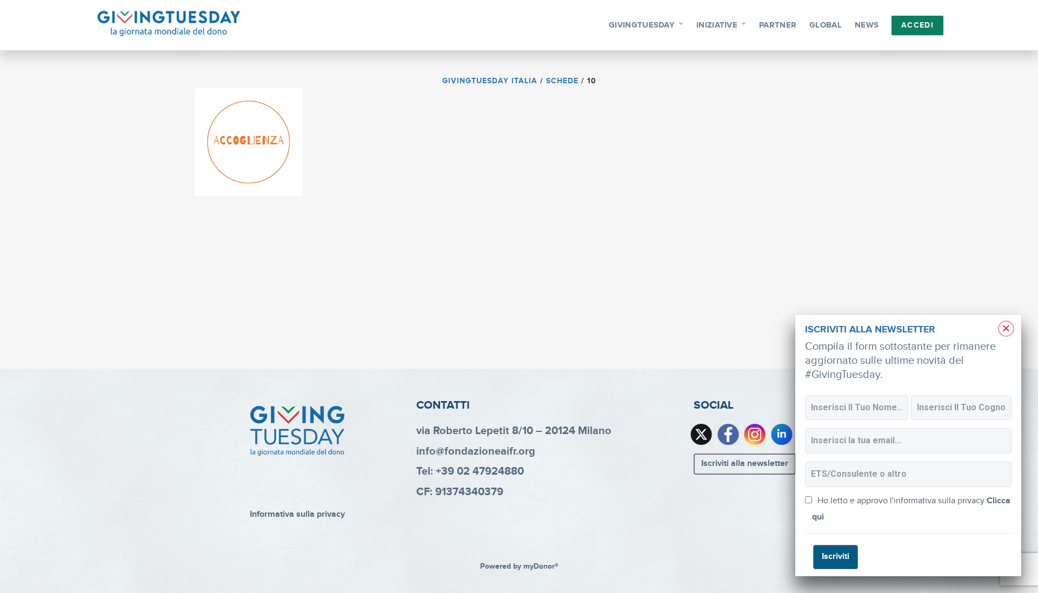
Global (825, 25)
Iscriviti (835, 556)
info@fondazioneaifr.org (475, 451)
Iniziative (716, 25)
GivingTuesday (642, 25)
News (867, 25)
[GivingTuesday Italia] (169, 23)
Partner (777, 25)
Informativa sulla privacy (297, 514)
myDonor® (540, 566)
